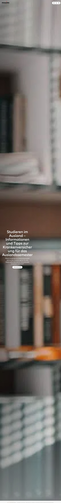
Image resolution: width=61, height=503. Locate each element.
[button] (56, 3)
